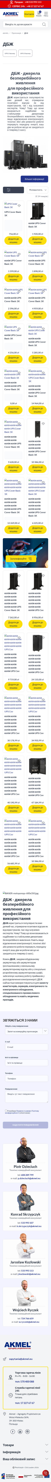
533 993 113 (27, 1270)
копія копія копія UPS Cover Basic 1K (37, 342)
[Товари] (46, 1445)
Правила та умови (23, 1111)
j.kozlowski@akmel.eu (29, 1274)
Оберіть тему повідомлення (16, 1026)
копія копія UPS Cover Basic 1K (36, 262)
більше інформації (34, 179)
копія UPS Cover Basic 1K (37, 225)
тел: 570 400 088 (24, 1381)
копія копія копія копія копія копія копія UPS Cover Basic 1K (37, 448)
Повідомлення (11, 1089)
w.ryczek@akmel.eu (29, 1321)
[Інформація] (46, 1452)
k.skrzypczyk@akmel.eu (29, 1226)
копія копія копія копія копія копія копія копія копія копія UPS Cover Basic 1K (12, 601)
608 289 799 (27, 1174)
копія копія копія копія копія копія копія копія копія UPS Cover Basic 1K (37, 507)
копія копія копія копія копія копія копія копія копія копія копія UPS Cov (36, 601)
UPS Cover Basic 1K (12, 214)
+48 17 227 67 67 (35, 6)
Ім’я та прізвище (11, 1058)
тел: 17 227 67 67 (24, 1402)
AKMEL (5, 33)
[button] (25, 24)
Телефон (9, 1073)
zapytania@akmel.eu (20, 1358)
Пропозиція (16, 33)
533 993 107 (27, 1222)
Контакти (29, 14)
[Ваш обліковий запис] (46, 1459)
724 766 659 (27, 1318)
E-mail (7, 1042)
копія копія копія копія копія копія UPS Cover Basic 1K (12, 441)
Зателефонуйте (18, 558)
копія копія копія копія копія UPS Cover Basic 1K (37, 391)
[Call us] (45, 1473)
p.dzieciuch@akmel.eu (29, 1178)
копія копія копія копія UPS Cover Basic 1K (12, 386)
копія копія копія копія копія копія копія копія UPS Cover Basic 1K (12, 505)
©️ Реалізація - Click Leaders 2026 (25, 1467)
